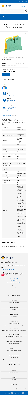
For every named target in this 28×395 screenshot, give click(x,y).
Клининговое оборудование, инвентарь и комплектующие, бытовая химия (14, 331)
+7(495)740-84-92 (11, 95)
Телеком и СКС (14, 304)
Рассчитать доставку (8, 82)
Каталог (6, 17)
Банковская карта (11, 101)
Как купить (14, 379)
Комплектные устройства (14, 334)
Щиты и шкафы (14, 300)
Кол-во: (5, 79)
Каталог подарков (14, 328)
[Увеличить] (14, 44)
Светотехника (14, 297)
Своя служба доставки (12, 107)
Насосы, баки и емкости (14, 343)
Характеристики (6, 115)
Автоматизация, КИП (14, 314)
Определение (23, 6)
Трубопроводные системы (14, 362)
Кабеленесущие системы (14, 323)
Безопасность (14, 311)
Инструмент (14, 309)
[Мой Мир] (6, 88)
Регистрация (24, 1)
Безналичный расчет (12, 100)
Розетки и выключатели (14, 302)
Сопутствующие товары (14, 355)
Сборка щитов (14, 384)
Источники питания (14, 321)
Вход (19, 1)
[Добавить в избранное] (25, 33)
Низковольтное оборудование (14, 295)
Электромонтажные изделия (14, 364)
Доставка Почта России (12, 110)
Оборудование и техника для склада (14, 350)
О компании (14, 368)
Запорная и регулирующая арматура (14, 318)
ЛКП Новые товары (14, 338)
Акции (14, 375)
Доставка (14, 382)
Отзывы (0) (15, 115)
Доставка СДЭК (10, 108)
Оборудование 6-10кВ (14, 348)
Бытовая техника (14, 316)
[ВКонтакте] (2, 88)
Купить (7, 74)
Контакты (14, 377)
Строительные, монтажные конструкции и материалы (14, 359)
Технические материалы (14, 372)
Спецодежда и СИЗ (14, 357)
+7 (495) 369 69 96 (14, 278)
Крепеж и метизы (14, 307)
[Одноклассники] (4, 88)
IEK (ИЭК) (19, 127)
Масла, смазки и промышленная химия (14, 341)
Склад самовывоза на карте (7, 269)
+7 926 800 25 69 (14, 280)
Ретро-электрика (14, 352)
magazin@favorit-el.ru (15, 282)
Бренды (14, 370)
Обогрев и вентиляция (14, 345)
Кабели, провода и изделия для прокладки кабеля (14, 325)
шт (14, 79)
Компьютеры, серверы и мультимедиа (14, 336)
